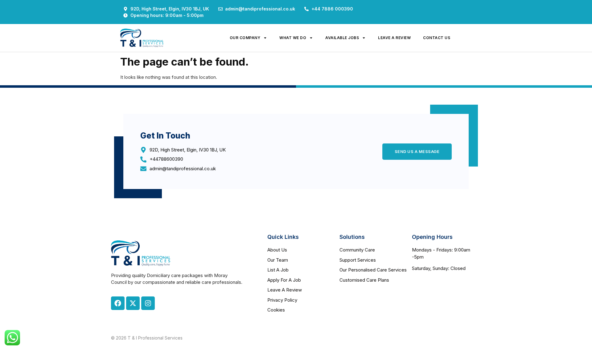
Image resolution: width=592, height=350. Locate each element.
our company (245, 37)
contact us (436, 37)
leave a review (394, 37)
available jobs (342, 37)
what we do (292, 37)
